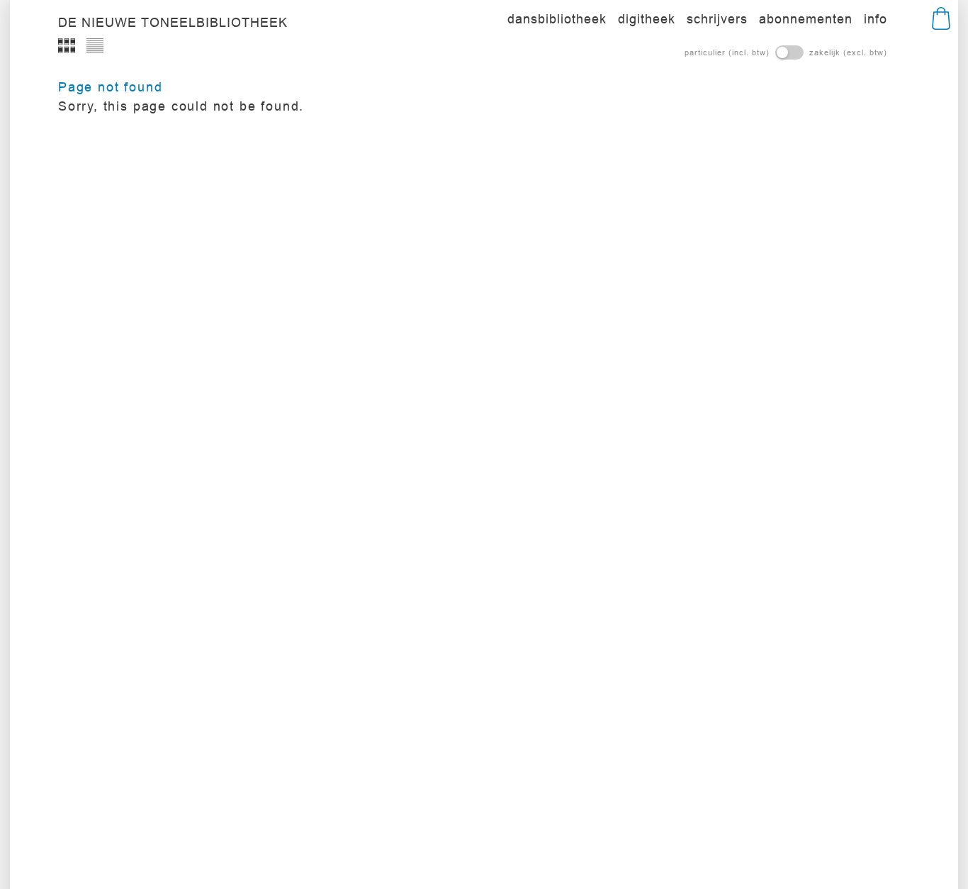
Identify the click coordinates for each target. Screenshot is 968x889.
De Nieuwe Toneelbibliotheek (173, 23)
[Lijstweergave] (94, 45)
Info (875, 18)
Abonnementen (805, 18)
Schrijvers (717, 18)
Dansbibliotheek (557, 18)
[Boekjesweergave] (66, 45)
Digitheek (646, 18)
